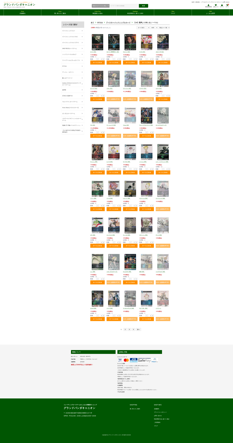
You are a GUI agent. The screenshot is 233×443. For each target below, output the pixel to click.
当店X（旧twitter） (196, 2)
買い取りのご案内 (135, 409)
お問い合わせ (226, 2)
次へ (138, 329)
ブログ (156, 426)
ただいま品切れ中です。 (114, 99)
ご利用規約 (157, 422)
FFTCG (100, 22)
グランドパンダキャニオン (19, 4)
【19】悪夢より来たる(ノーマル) (146, 22)
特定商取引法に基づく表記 (161, 419)
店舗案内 (156, 409)
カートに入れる (97, 62)
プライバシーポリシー (216, 2)
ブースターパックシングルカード (118, 22)
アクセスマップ (206, 2)
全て (92, 22)
